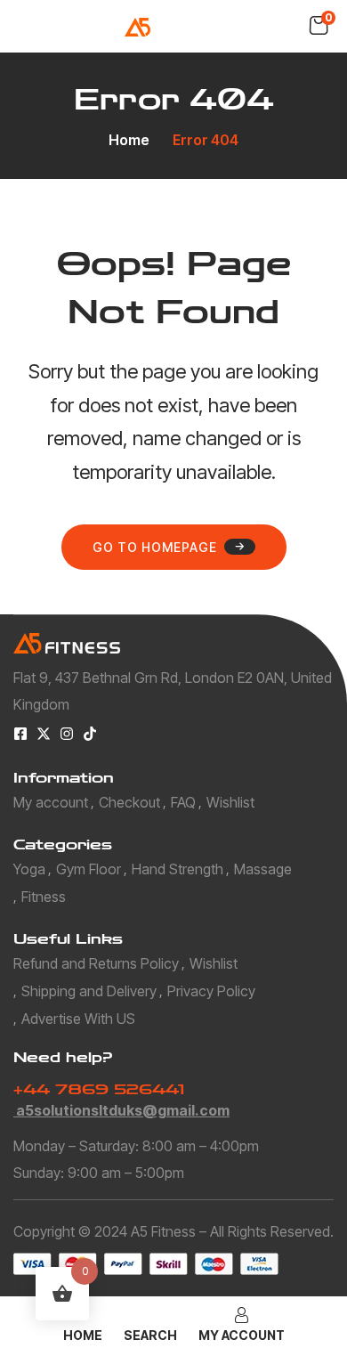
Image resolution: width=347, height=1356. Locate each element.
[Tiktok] (90, 734)
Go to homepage (155, 547)
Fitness (43, 896)
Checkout (129, 802)
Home (129, 140)
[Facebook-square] (20, 734)
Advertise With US (78, 1018)
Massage (263, 869)
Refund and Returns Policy (96, 963)
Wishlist (230, 802)
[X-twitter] (43, 734)
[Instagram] (67, 734)
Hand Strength (177, 869)
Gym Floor (88, 869)
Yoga (29, 869)
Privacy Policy (211, 991)
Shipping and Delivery (89, 991)
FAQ (183, 802)
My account (50, 802)
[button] (318, 26)
